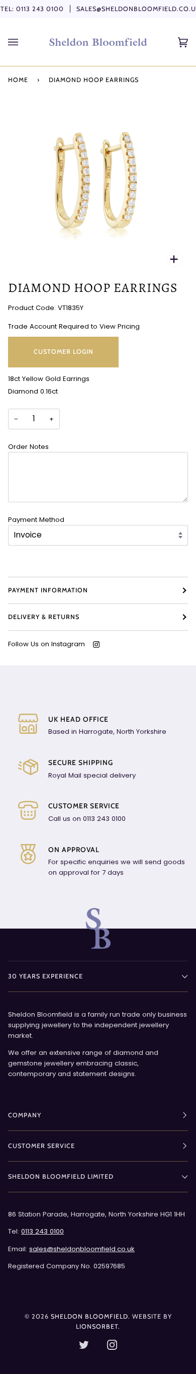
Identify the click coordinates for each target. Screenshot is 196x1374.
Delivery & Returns (43, 617)
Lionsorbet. (98, 1326)
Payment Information (48, 590)
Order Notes (28, 446)
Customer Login (63, 351)
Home (18, 80)
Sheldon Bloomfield (89, 1316)
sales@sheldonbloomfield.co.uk (82, 1249)
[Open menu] (23, 42)
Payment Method (36, 519)
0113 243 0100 (40, 9)
